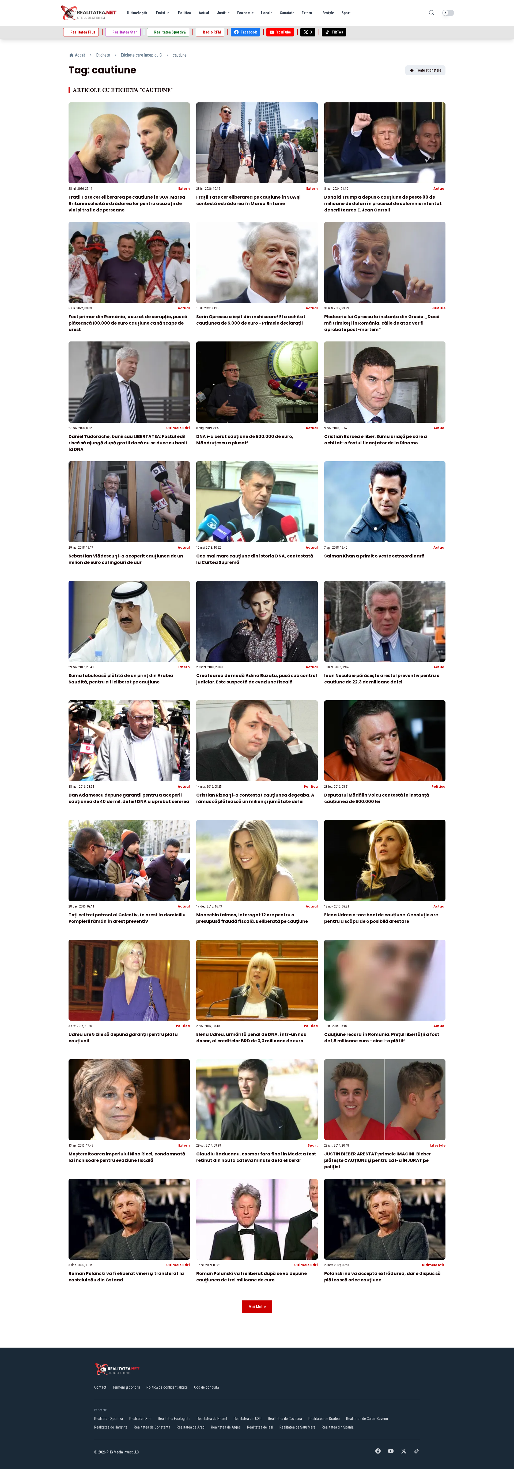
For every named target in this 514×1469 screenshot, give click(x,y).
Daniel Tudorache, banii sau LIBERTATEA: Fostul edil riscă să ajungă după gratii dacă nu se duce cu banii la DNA (128, 442)
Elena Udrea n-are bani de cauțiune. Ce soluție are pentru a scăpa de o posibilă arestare (381, 918)
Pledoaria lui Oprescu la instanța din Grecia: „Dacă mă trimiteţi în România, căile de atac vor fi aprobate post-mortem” (382, 323)
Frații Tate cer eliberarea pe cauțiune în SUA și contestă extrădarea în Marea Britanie (248, 200)
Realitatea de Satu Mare (297, 1427)
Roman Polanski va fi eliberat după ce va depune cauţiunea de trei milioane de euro (251, 1276)
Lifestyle (437, 1145)
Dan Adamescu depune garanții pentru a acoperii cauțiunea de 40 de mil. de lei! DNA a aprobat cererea (129, 798)
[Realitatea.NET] (89, 13)
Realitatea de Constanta (152, 1427)
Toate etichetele (428, 70)
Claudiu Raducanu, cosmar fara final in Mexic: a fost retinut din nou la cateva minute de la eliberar (256, 1157)
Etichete (103, 55)
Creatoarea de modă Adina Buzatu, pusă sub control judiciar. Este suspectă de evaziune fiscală (256, 678)
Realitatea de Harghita (110, 1427)
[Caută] (431, 13)
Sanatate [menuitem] (287, 13)
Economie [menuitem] (245, 13)
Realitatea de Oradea (324, 1418)
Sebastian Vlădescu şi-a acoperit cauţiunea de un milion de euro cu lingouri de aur (126, 559)
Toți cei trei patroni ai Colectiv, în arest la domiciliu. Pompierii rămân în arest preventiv (128, 918)
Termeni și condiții (126, 1387)
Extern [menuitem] (307, 13)
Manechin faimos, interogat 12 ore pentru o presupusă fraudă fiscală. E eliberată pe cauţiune (252, 918)
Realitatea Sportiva (108, 1418)
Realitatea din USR (248, 1418)
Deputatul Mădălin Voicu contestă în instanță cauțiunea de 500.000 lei (376, 798)
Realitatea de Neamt (212, 1418)
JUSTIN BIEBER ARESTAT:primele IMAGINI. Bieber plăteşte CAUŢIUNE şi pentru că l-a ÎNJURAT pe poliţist (377, 1160)
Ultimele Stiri (178, 428)
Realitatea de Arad (191, 1427)
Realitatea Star (140, 1418)
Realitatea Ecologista (174, 1418)
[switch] (448, 13)
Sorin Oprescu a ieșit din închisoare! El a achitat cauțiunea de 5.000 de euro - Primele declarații (250, 320)
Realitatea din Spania (338, 1427)
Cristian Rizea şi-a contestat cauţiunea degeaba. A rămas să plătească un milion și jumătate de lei (255, 798)
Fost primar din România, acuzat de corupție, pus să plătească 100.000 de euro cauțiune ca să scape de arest (128, 323)
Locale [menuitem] (266, 13)
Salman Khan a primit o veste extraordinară (374, 556)
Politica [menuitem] (184, 13)
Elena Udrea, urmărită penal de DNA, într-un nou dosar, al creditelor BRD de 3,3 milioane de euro (251, 1037)
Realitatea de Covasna (285, 1418)
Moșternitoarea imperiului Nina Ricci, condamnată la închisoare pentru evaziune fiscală (127, 1157)
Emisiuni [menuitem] (163, 13)
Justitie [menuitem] (223, 13)
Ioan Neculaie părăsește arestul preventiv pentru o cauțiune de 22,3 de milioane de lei (382, 678)
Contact (100, 1387)
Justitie (438, 308)
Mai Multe (257, 1306)
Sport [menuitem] (346, 13)
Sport (313, 1145)
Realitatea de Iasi (260, 1427)
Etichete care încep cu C (141, 55)
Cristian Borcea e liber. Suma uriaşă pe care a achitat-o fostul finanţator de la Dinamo (375, 439)
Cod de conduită (206, 1387)
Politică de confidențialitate (167, 1387)
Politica (311, 786)
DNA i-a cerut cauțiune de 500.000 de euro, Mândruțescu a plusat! (244, 439)
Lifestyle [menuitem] (326, 13)
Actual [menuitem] (204, 13)
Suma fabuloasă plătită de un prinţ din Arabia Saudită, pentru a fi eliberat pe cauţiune (121, 678)
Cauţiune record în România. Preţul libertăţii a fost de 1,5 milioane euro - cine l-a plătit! (381, 1037)
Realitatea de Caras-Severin (367, 1418)
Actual (439, 188)
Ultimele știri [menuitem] (138, 13)
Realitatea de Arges (226, 1427)
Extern (184, 188)
